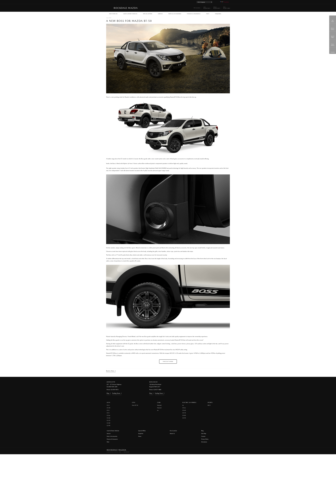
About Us (172, 433)
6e (157, 410)
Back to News (110, 371)
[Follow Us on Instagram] (163, 375)
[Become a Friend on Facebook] (173, 375)
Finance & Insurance (193, 13)
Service (160, 13)
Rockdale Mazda (126, 8)
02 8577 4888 (157, 389)
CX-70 (108, 420)
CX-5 (108, 410)
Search (227, 13)
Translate (226, 2)
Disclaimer (204, 442)
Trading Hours (116, 393)
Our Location (173, 430)
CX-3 (108, 405)
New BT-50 (135, 405)
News (139, 436)
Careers (203, 436)
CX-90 (108, 425)
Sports (210, 402)
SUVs (108, 402)
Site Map (203, 433)
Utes (133, 402)
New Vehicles (113, 13)
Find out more (168, 361)
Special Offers (147, 13)
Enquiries (218, 13)
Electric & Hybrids (189, 402)
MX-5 (209, 405)
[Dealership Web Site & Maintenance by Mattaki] (226, 451)
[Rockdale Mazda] (109, 8)
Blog (202, 430)
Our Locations (197, 7)
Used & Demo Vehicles (130, 13)
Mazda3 (159, 407)
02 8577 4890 (226, 8)
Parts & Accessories (174, 13)
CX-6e (108, 415)
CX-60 (108, 418)
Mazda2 (159, 405)
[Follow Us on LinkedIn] (168, 375)
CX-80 (108, 423)
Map (108, 393)
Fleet (207, 13)
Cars (159, 402)
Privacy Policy (204, 439)
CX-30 (108, 407)
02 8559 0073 (206, 8)
